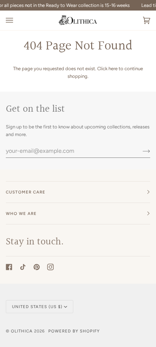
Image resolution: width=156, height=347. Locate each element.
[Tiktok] (23, 267)
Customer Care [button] (25, 192)
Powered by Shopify (74, 331)
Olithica (22, 331)
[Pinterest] (36, 267)
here (113, 68)
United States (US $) (37, 306)
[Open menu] (17, 20)
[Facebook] (9, 267)
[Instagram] (50, 267)
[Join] (140, 150)
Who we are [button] (21, 213)
